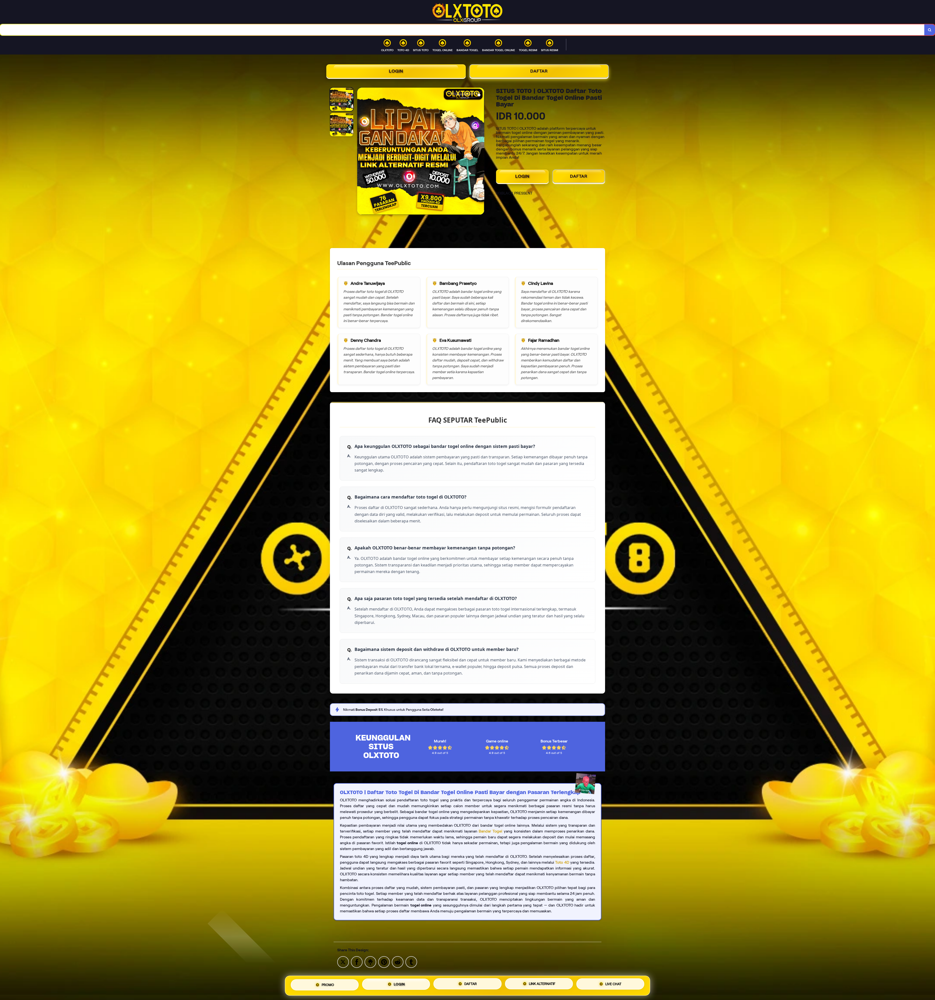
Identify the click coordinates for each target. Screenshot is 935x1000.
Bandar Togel (490, 831)
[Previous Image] (361, 152)
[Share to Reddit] (397, 962)
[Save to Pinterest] (384, 962)
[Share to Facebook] (357, 962)
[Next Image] (480, 152)
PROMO (328, 984)
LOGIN (396, 71)
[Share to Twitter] (343, 962)
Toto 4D (562, 862)
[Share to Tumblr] (411, 962)
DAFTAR (539, 71)
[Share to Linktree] (370, 962)
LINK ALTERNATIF (542, 984)
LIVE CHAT (613, 985)
